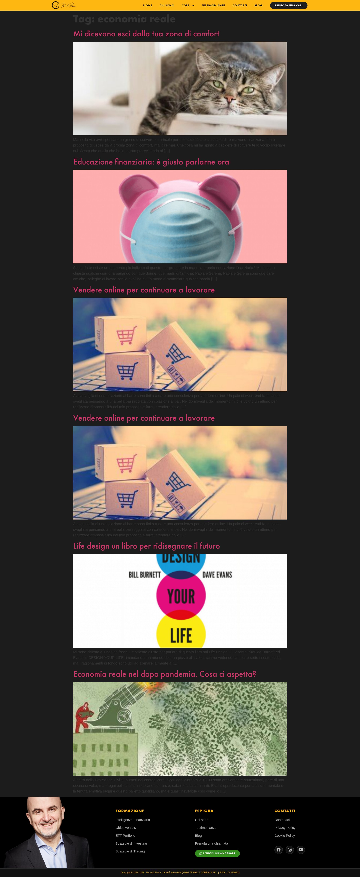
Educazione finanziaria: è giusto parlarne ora (151, 161)
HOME (147, 5)
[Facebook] (278, 850)
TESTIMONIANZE (213, 5)
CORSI (186, 5)
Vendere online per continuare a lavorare (144, 289)
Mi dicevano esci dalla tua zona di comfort (146, 33)
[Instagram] (290, 850)
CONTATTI (239, 5)
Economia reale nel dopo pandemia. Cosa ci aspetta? (164, 673)
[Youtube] (301, 850)
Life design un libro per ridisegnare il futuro (146, 545)
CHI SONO (167, 5)
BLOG (258, 5)
